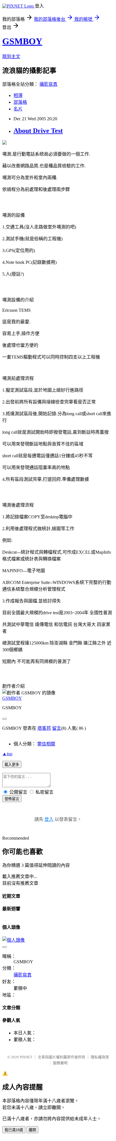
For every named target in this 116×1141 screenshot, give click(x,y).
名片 (18, 109)
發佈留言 (12, 799)
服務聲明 (60, 1063)
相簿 (18, 95)
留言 (56, 728)
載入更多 (12, 765)
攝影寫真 (48, 84)
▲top (7, 753)
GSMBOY (22, 41)
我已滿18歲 (14, 1130)
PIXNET (26, 1057)
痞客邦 (44, 728)
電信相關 (46, 744)
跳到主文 (11, 56)
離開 (32, 1130)
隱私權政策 (100, 1057)
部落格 (20, 102)
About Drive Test (38, 130)
